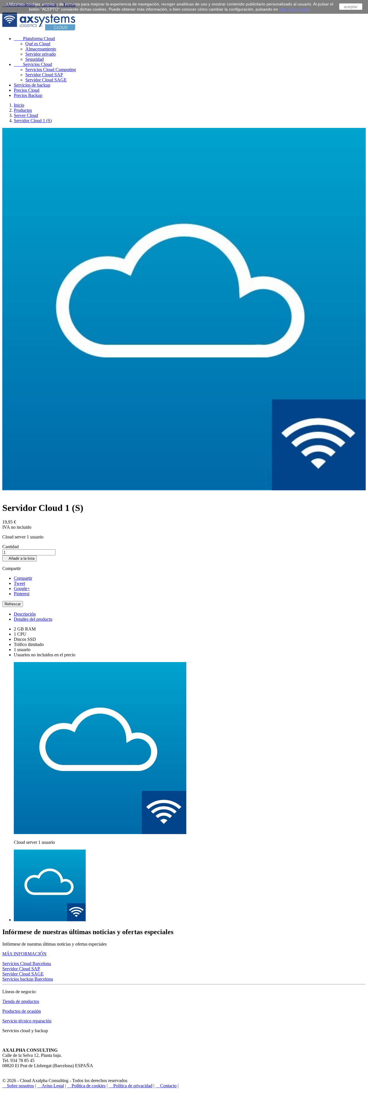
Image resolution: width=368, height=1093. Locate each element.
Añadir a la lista (19, 558)
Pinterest (21, 593)
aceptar (351, 6)
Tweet (19, 583)
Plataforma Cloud (34, 38)
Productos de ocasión (21, 1011)
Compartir (23, 578)
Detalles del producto (33, 619)
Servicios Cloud (33, 64)
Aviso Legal (50, 1085)
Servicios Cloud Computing (50, 69)
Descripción (25, 614)
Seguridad (34, 59)
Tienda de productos (20, 1001)
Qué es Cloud (37, 43)
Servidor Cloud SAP (44, 74)
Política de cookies (86, 1085)
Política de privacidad (130, 1085)
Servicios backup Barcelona (27, 979)
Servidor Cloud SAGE (46, 79)
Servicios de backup (32, 85)
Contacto (166, 1085)
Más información (294, 9)
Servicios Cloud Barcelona (26, 963)
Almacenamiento (40, 48)
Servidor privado (40, 54)
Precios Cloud (26, 90)
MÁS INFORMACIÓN (24, 953)
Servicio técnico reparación (26, 1020)
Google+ (22, 588)
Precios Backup (28, 95)
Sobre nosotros (18, 1085)
